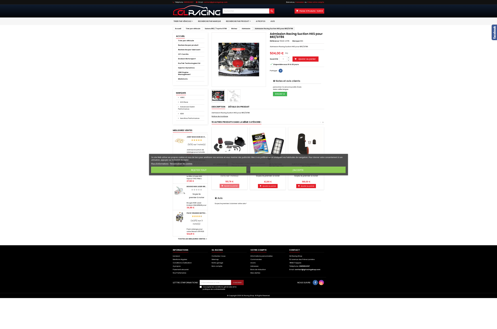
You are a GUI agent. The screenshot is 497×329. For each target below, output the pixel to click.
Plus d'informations (160, 163)
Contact (294, 249)
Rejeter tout (199, 169)
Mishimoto (183, 79)
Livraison (176, 256)
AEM (182, 113)
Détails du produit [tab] (238, 106)
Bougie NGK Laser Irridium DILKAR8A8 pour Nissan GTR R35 (197, 186)
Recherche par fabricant (189, 49)
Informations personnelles (261, 256)
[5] (201, 140)
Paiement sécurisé (181, 269)
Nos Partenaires (179, 273)
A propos (177, 266)
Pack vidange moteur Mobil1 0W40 (197, 213)
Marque (295, 41)
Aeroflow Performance (189, 118)
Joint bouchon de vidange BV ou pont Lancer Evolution (197, 137)
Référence (274, 41)
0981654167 (188, 2)
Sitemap (215, 259)
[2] (194, 140)
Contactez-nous (218, 256)
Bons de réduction (258, 269)
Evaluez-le (280, 94)
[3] (197, 140)
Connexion (299, 2)
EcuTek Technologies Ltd (189, 63)
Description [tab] (218, 106)
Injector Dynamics (186, 68)
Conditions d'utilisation (182, 263)
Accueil (180, 36)
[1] (192, 140)
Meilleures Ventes (182, 130)
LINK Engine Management (184, 73)
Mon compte (217, 266)
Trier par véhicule (186, 40)
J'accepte (298, 169)
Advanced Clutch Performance (186, 108)
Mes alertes (255, 273)
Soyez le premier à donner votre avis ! (231, 203)
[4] (199, 140)
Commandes (256, 259)
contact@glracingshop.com (215, 2)
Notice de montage (220, 116)
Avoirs (253, 263)
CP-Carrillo (183, 54)
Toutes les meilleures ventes (193, 239)
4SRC (182, 97)
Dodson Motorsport (187, 58)
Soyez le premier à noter (268, 175)
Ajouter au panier (305, 58)
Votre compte (258, 249)
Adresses (254, 266)
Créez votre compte (315, 2)
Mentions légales (180, 259)
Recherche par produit (188, 45)
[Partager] (281, 71)
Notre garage (217, 263)
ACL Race (184, 102)
